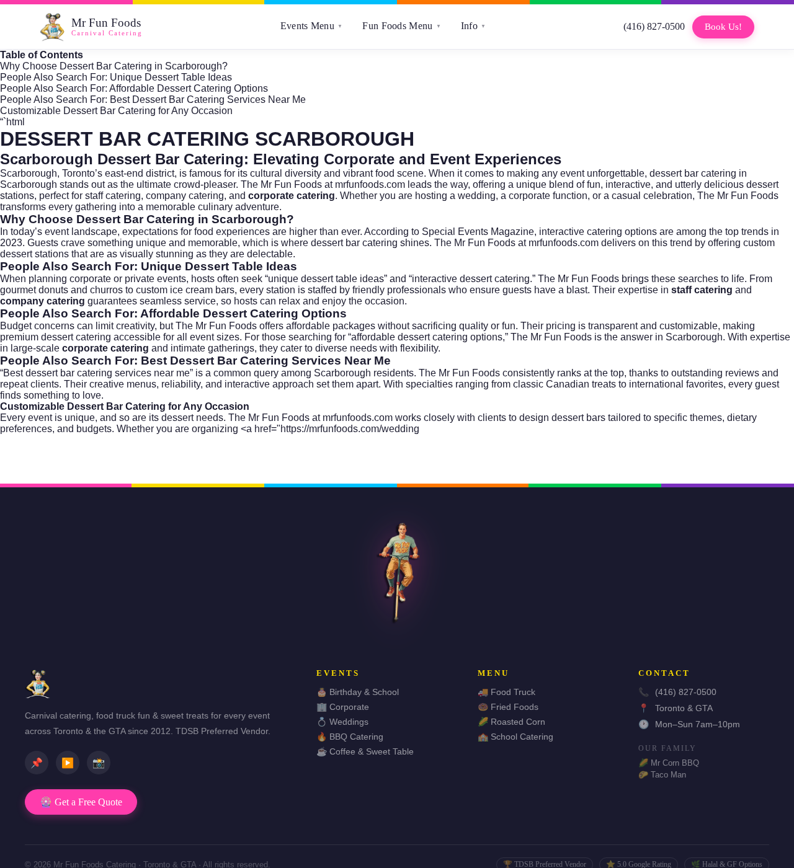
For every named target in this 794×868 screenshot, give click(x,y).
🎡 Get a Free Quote (81, 802)
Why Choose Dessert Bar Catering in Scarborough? (114, 66)
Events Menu (311, 25)
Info (473, 25)
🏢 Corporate (342, 707)
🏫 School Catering (515, 737)
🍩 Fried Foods (508, 707)
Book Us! (723, 27)
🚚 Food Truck (506, 692)
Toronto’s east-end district (118, 173)
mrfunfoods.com (370, 184)
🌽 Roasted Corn (511, 722)
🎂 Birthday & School (357, 692)
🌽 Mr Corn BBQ (668, 763)
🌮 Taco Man (662, 774)
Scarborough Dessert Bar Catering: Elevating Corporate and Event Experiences (280, 159)
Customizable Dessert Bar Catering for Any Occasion (116, 110)
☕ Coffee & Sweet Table (365, 751)
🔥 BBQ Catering (349, 737)
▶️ (67, 763)
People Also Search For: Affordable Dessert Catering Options (134, 88)
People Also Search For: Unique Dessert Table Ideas (116, 77)
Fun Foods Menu (401, 25)
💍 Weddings (342, 722)
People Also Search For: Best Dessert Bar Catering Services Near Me (153, 99)
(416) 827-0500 (654, 26)
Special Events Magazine (478, 231)
